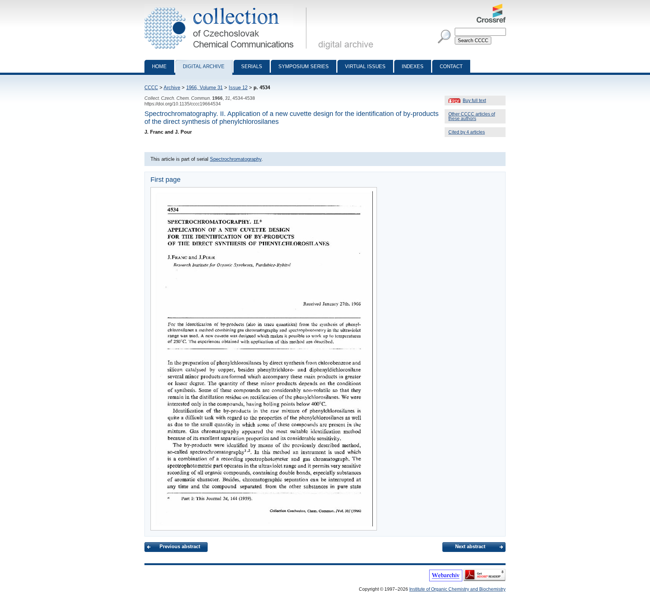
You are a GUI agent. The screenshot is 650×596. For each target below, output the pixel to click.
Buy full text (474, 100)
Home (159, 66)
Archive (172, 87)
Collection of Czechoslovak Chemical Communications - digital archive (227, 7)
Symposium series (303, 66)
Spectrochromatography (235, 159)
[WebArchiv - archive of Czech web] (445, 580)
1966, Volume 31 (204, 87)
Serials (251, 66)
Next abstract (470, 546)
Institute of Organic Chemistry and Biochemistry (457, 589)
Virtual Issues (365, 66)
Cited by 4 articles (466, 132)
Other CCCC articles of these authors (471, 116)
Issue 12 (238, 87)
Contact (451, 66)
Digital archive (204, 66)
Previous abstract (179, 546)
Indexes (413, 66)
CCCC (151, 87)
